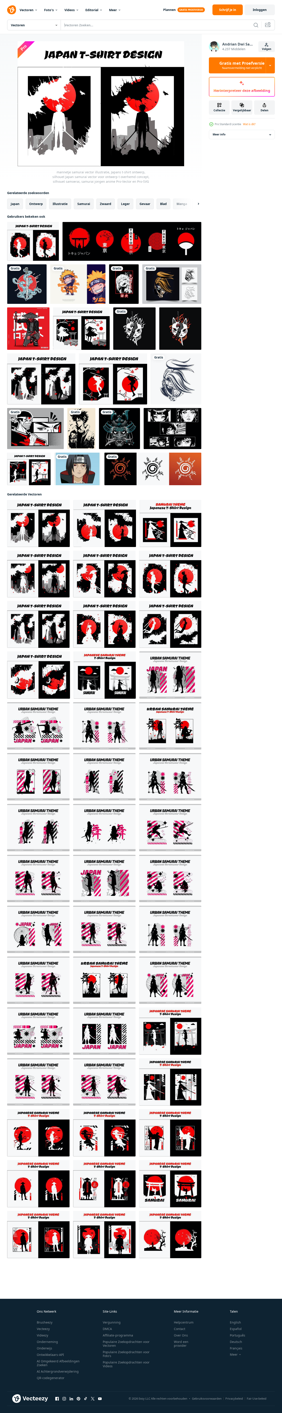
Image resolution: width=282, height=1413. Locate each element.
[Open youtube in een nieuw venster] (100, 1399)
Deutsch (236, 1342)
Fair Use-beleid (256, 1398)
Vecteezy (43, 1329)
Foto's (49, 10)
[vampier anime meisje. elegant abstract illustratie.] (124, 284)
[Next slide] (194, 204)
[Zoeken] (256, 25)
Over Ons (181, 1335)
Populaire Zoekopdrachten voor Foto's (126, 1354)
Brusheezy (44, 1322)
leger (125, 204)
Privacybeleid (234, 1398)
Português (237, 1335)
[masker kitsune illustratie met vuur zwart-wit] (134, 328)
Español (236, 1329)
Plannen (169, 10)
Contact (179, 1329)
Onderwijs (44, 1348)
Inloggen (260, 10)
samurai (83, 204)
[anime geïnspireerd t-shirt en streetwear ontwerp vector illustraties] (172, 428)
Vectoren (26, 10)
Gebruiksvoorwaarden (207, 1398)
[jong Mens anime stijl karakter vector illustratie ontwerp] (81, 428)
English (235, 1322)
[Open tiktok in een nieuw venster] (85, 1399)
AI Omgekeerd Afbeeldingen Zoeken (58, 1363)
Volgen (266, 49)
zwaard (105, 204)
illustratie (60, 204)
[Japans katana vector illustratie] (27, 284)
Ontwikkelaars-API (50, 1355)
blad (163, 204)
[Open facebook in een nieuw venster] (57, 1399)
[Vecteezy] (11, 9)
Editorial (91, 10)
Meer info (219, 135)
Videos (69, 10)
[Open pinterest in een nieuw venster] (78, 1399)
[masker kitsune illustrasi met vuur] (180, 328)
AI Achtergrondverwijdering (58, 1371)
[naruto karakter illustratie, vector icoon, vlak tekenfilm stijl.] (77, 284)
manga (182, 204)
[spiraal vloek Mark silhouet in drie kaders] (152, 469)
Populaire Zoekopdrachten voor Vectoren (126, 1344)
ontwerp (36, 204)
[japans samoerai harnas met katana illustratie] (119, 428)
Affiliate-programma (118, 1335)
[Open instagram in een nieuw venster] (64, 1399)
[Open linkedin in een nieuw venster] (71, 1399)
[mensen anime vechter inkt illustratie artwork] (176, 378)
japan (15, 204)
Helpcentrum (183, 1322)
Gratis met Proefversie (242, 65)
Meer (113, 10)
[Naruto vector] (77, 469)
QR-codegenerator (50, 1378)
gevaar (145, 204)
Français (236, 1348)
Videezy (42, 1335)
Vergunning (112, 1322)
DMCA (107, 1329)
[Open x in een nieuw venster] (93, 1399)
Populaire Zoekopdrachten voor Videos (126, 1364)
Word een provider (181, 1344)
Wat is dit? (249, 124)
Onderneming (47, 1342)
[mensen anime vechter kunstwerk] (171, 284)
